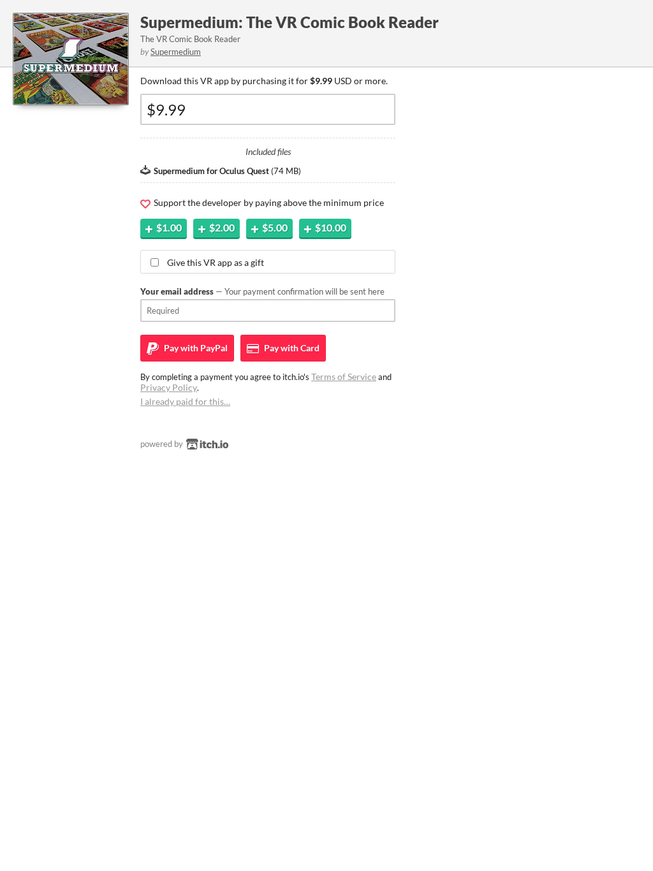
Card (290, 347)
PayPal (195, 347)
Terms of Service (343, 376)
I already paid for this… (185, 401)
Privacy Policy (168, 387)
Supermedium (175, 52)
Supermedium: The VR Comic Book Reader (289, 22)
